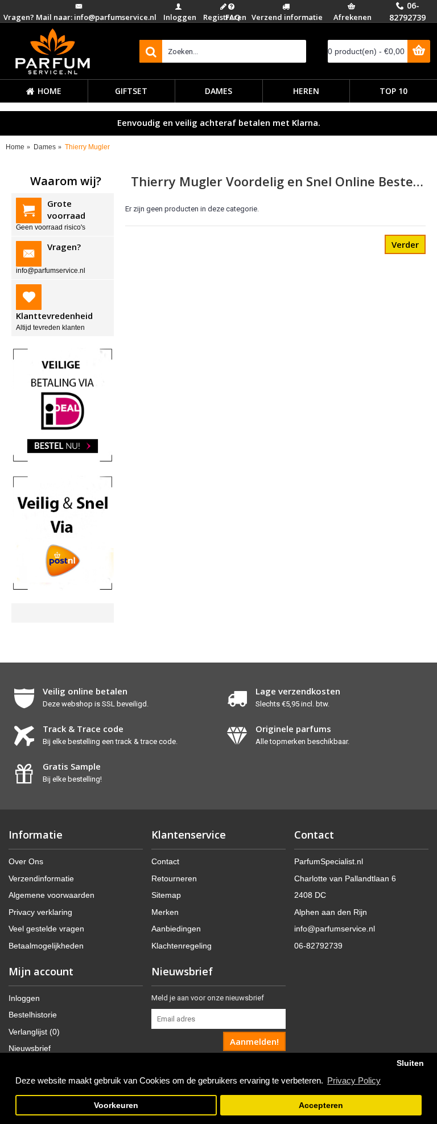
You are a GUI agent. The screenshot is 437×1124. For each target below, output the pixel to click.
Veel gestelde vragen (46, 928)
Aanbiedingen (176, 928)
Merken (165, 912)
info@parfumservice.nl (334, 928)
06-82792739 (318, 945)
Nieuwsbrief (30, 1048)
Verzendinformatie (41, 878)
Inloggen (24, 998)
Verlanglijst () (34, 1031)
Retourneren (174, 878)
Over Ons (26, 861)
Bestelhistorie (33, 1014)
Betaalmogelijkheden (46, 945)
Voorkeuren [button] (116, 1105)
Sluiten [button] (410, 1063)
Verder (405, 244)
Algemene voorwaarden (51, 895)
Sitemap (166, 895)
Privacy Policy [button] (354, 1080)
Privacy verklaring (40, 912)
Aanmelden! (254, 1041)
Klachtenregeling (181, 945)
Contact (165, 861)
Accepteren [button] (321, 1105)
